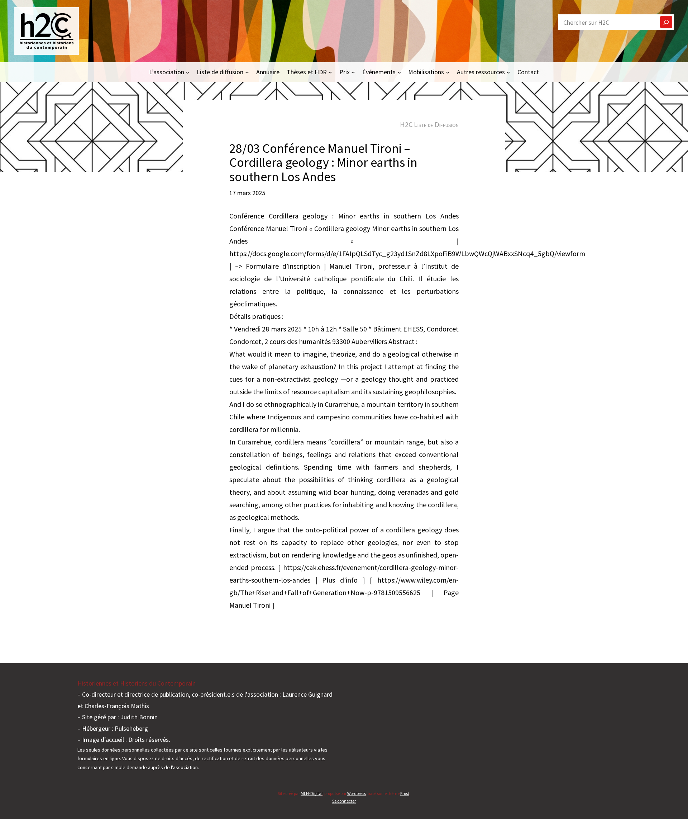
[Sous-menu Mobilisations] (448, 72)
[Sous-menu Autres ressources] (508, 72)
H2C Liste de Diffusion (429, 124)
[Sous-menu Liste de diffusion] (247, 72)
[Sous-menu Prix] (353, 72)
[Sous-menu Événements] (399, 72)
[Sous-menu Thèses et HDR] (330, 72)
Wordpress (356, 793)
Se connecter (344, 801)
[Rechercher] (666, 22)
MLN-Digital (311, 793)
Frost (404, 793)
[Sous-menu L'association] (188, 72)
